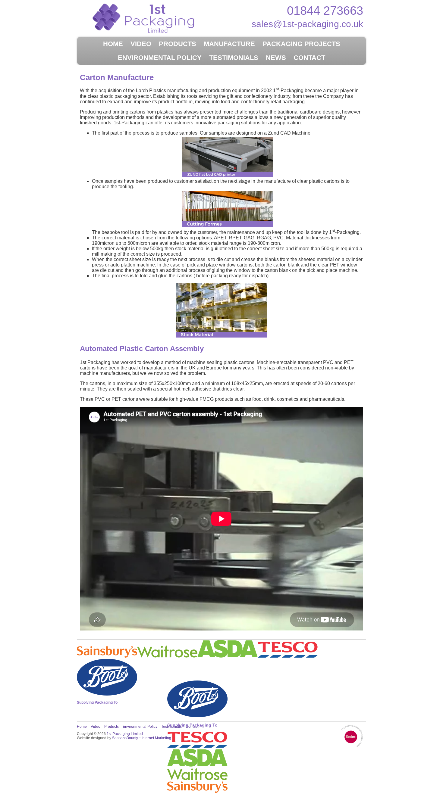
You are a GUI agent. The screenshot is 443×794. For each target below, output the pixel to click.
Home (113, 44)
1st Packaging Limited (125, 734)
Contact (309, 57)
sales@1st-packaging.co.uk (307, 24)
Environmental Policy (160, 57)
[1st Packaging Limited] (149, 18)
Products (177, 44)
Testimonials (233, 57)
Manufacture (229, 44)
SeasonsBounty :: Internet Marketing (141, 738)
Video (140, 44)
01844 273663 (325, 10)
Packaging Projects (301, 44)
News (276, 57)
